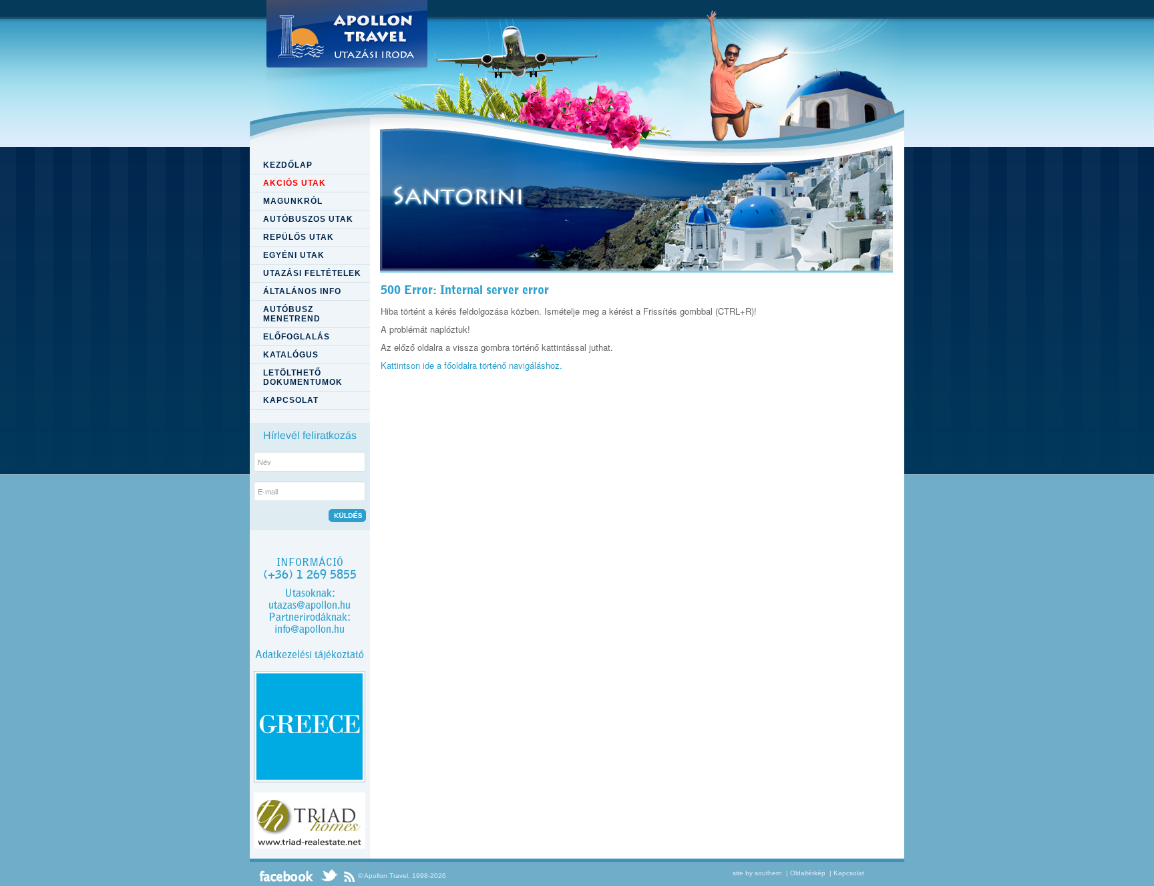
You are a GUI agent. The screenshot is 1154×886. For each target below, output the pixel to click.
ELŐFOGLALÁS (296, 336)
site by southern (757, 873)
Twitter (329, 876)
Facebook (286, 876)
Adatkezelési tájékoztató (309, 654)
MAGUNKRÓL (293, 201)
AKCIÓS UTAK (294, 183)
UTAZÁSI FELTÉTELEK (312, 273)
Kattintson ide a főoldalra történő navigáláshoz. (471, 365)
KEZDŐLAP (288, 165)
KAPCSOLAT (291, 400)
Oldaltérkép (807, 873)
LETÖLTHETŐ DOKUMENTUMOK (303, 377)
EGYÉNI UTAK (294, 255)
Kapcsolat (848, 873)
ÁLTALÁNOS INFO (302, 291)
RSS (349, 876)
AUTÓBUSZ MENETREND (292, 314)
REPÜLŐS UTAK (298, 237)
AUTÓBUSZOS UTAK (308, 219)
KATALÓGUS (291, 354)
